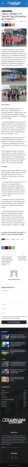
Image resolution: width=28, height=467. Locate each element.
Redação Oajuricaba (7, 21)
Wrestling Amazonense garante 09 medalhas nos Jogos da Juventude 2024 (18, 371)
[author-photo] (14, 277)
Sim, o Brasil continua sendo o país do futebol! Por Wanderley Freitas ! (18, 351)
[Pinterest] (9, 24)
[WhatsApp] (13, 24)
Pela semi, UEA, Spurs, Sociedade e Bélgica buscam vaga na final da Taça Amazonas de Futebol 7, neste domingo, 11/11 (7, 260)
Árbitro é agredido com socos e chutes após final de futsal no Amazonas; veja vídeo (18, 344)
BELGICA (7, 239)
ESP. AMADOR (14, 8)
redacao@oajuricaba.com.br (13, 447)
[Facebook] (2, 24)
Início (2, 8)
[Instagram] (15, 457)
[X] (6, 24)
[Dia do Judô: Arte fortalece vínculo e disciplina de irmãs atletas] (5, 379)
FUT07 (18, 239)
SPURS (22, 239)
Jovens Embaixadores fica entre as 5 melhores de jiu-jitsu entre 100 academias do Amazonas (18, 364)
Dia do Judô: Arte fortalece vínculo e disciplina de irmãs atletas (17, 379)
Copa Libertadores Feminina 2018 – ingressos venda (22, 258)
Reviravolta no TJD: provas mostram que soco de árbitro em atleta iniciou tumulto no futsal (18, 336)
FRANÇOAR (13, 239)
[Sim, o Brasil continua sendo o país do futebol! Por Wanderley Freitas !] (5, 352)
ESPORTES (7, 8)
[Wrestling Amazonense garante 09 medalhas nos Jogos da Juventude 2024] (5, 371)
